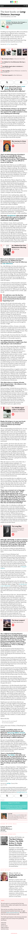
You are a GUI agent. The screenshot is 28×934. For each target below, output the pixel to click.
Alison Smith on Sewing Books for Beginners (14, 885)
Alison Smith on (16, 875)
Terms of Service (5, 927)
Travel (19, 8)
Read (13, 145)
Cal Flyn (8, 44)
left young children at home (16, 732)
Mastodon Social (5, 929)
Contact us (3, 924)
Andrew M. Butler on (16, 841)
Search (2, 5)
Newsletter (3, 922)
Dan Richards (11, 215)
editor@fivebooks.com (22, 792)
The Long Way (16, 526)
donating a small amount (15, 808)
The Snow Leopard (18, 620)
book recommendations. (12, 912)
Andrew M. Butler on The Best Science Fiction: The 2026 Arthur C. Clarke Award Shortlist (14, 852)
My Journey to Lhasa (19, 141)
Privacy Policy (4, 925)
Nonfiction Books (8, 8)
